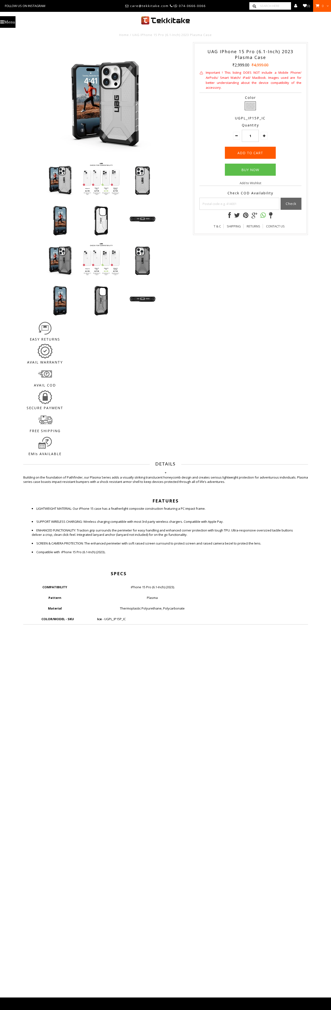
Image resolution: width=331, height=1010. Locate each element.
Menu (9, 22)
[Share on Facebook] (229, 216)
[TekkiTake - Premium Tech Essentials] (165, 20)
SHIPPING (234, 226)
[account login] (295, 6)
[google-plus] (254, 216)
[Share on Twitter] (237, 216)
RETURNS (253, 226)
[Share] (263, 215)
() (308, 6)
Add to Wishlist (250, 183)
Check (291, 203)
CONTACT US (275, 226)
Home (124, 35)
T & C (217, 226)
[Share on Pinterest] (245, 216)
